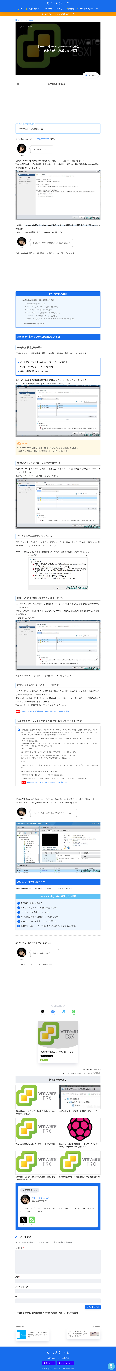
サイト (18, 1297)
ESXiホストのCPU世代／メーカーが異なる (42, 316)
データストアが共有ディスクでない (39, 310)
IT (21, 9)
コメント (19, 1248)
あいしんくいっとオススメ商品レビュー (57, 14)
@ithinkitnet (44, 139)
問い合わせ (50, 1363)
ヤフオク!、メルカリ (53, 9)
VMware (97, 1069)
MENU (111, 1367)
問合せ (71, 9)
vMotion (79, 1073)
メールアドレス (22, 1287)
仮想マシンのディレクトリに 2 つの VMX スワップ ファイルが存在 (50, 319)
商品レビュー (34, 9)
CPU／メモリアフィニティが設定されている (42, 307)
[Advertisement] (58, 104)
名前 (17, 1277)
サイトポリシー (86, 9)
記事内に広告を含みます (56, 84)
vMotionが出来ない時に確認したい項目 (39, 300)
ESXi (71, 1073)
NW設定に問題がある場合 (36, 304)
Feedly (32, 1224)
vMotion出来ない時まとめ (34, 324)
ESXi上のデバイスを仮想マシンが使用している (43, 313)
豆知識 (97, 1073)
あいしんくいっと (58, 3)
